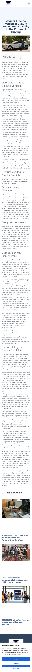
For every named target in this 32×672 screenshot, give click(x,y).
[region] (16, 657)
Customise (16, 663)
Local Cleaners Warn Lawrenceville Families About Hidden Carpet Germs (14, 580)
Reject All (16, 668)
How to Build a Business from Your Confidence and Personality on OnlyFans (15, 537)
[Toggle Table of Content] (18, 57)
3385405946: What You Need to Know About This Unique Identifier (15, 622)
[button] (28, 3)
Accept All (16, 659)
